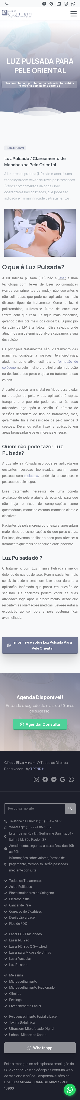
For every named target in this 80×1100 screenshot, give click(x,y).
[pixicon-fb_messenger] (53, 779)
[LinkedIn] (58, 4)
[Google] (51, 4)
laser (61, 278)
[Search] (7, 4)
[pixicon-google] (62, 779)
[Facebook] (44, 4)
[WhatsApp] (73, 4)
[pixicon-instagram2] (36, 779)
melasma (31, 476)
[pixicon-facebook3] (45, 779)
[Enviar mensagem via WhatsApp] (70, 1090)
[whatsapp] (71, 779)
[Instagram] (66, 4)
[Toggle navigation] (73, 13)
